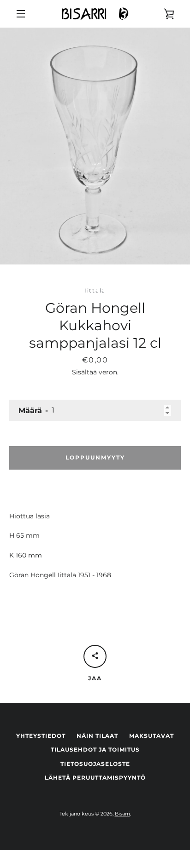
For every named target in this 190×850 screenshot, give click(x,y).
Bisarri (122, 813)
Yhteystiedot (40, 735)
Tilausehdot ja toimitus (95, 749)
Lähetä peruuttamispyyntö (95, 777)
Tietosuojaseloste (95, 763)
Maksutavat (151, 735)
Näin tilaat (97, 735)
